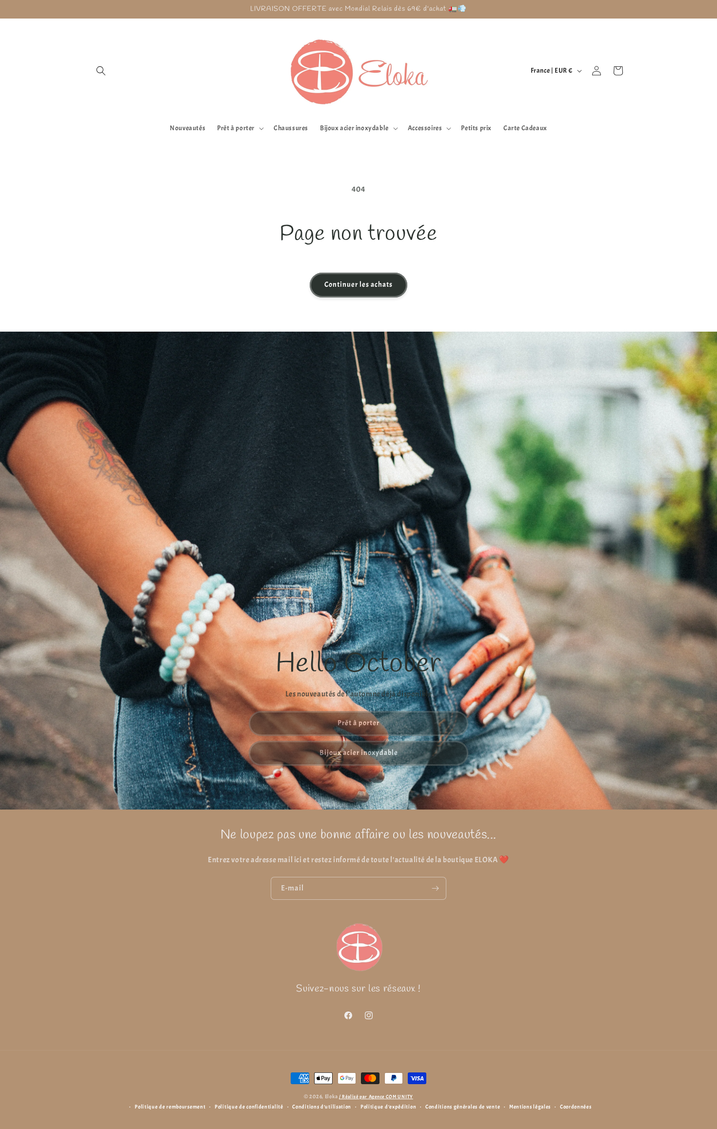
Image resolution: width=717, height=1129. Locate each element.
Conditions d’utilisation (321, 1106)
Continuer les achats (358, 284)
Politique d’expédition (388, 1106)
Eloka (331, 1096)
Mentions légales (530, 1106)
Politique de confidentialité (249, 1106)
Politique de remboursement (170, 1106)
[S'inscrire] (435, 888)
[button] (101, 70)
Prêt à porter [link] (358, 723)
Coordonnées (576, 1106)
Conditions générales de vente (462, 1106)
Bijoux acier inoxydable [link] (358, 752)
